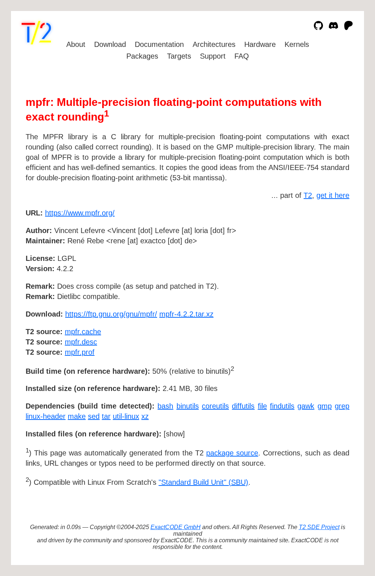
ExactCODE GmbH (176, 527)
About (75, 44)
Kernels (297, 44)
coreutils (215, 406)
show (174, 434)
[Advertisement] (327, 255)
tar (106, 416)
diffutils (243, 406)
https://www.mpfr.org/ (80, 213)
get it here (332, 195)
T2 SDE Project (319, 527)
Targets (179, 56)
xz (145, 416)
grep (342, 406)
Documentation (159, 44)
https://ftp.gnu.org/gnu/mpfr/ (111, 314)
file (262, 406)
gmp (325, 406)
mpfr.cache (83, 332)
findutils (282, 406)
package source (232, 453)
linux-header (46, 416)
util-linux (126, 416)
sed (94, 416)
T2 (308, 195)
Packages (142, 56)
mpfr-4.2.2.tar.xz (186, 314)
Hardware (260, 44)
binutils (188, 406)
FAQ (241, 56)
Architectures (214, 44)
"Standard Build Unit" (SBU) (203, 482)
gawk (305, 406)
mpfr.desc (81, 342)
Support (213, 56)
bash (165, 406)
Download (110, 44)
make (77, 416)
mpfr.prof (79, 352)
